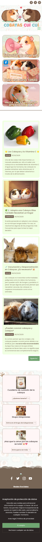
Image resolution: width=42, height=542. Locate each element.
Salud (8, 155)
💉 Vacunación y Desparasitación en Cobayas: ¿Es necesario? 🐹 (21, 268)
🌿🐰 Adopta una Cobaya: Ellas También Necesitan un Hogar (20, 211)
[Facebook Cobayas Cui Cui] (31, 2)
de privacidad (29, 519)
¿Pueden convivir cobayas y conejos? (18, 329)
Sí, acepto (21, 525)
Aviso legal (12, 519)
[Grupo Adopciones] (21, 70)
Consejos (9, 216)
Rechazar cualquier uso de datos (21, 530)
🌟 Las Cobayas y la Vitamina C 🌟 (22, 151)
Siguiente (33, 358)
